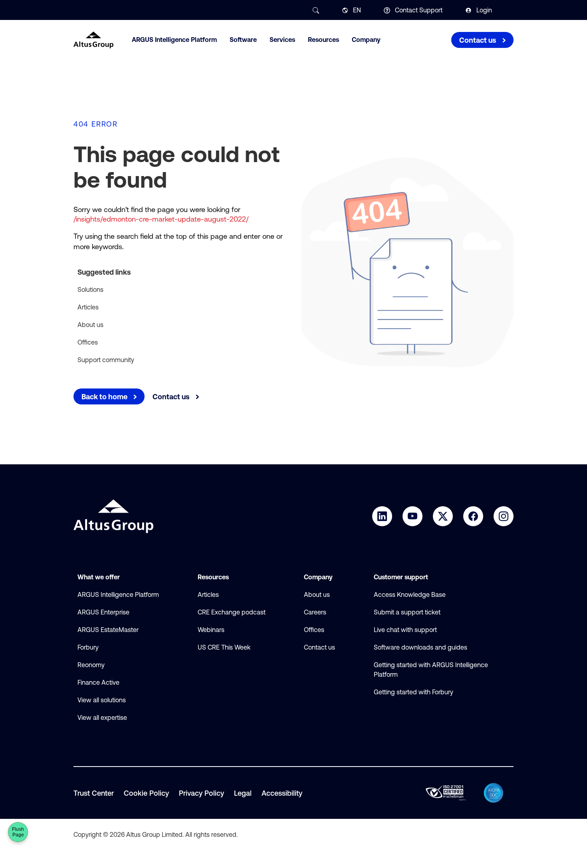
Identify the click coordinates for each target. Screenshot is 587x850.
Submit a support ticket (407, 612)
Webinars (211, 629)
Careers (315, 612)
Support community (105, 359)
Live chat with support (405, 629)
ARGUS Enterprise (103, 612)
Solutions (90, 289)
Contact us (319, 647)
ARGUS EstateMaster (108, 629)
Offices (87, 342)
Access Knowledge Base (410, 594)
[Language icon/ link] (345, 10)
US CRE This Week (224, 647)
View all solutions (101, 699)
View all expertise (102, 717)
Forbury (88, 647)
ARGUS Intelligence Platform (118, 594)
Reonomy (91, 664)
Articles (88, 307)
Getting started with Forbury (413, 691)
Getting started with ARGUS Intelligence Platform (431, 669)
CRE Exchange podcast (232, 612)
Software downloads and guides (420, 647)
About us (90, 324)
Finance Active (98, 682)
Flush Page (18, 832)
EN (357, 10)
